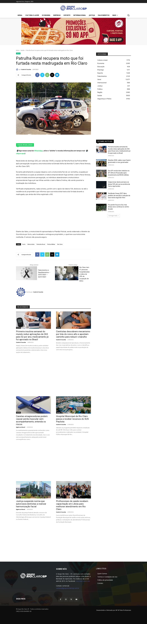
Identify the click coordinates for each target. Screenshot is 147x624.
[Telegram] (57, 75)
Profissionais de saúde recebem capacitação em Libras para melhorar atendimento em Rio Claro (72, 505)
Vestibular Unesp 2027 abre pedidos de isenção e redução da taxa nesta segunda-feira (119, 195)
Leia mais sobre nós (83, 581)
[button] (128, 15)
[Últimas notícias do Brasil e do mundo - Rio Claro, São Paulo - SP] (33, 575)
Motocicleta (31, 244)
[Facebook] (37, 75)
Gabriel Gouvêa (26, 69)
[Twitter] (42, 75)
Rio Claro (60, 244)
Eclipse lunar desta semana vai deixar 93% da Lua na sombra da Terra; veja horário (119, 184)
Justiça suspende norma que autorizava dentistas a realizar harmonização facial (31, 504)
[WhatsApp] (47, 75)
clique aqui (20, 153)
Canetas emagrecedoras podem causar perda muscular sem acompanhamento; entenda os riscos (32, 420)
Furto (23, 244)
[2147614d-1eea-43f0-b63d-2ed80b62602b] (73, 31)
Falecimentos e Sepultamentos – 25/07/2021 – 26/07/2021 (44, 273)
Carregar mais (112, 216)
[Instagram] (66, 599)
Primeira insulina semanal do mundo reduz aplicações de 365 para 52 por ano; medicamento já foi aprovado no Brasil (32, 335)
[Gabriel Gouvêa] (17, 69)
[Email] (52, 75)
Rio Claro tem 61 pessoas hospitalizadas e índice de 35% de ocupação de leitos (84, 274)
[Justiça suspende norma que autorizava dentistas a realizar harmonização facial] (33, 489)
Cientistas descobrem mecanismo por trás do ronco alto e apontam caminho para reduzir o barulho (73, 334)
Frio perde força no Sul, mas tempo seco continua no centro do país (118, 207)
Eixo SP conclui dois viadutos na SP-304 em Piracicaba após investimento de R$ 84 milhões (118, 173)
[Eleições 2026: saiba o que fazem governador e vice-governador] (101, 162)
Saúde (22, 50)
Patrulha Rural (41, 244)
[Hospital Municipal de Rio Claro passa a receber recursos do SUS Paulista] (73, 405)
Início (17, 50)
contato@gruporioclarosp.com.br (67, 588)
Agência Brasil (20, 427)
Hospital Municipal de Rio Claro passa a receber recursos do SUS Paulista (72, 419)
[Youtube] (76, 599)
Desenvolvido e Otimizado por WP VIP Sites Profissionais (113, 610)
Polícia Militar (51, 244)
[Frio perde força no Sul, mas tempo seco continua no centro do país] (101, 207)
